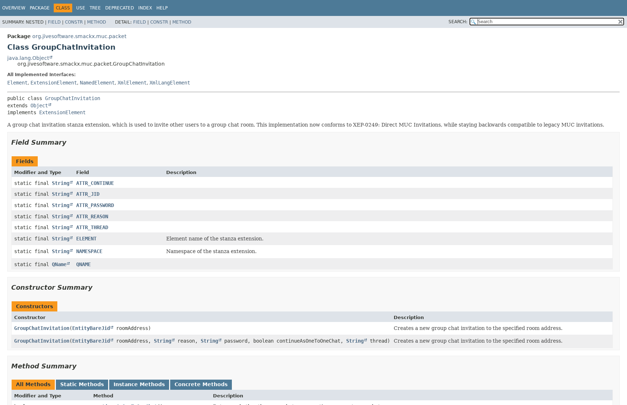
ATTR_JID (87, 194)
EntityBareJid (91, 328)
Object (39, 105)
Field (54, 22)
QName (59, 264)
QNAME (83, 264)
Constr (74, 22)
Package (40, 8)
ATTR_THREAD (92, 227)
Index (145, 8)
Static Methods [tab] (82, 384)
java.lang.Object (28, 58)
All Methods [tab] (33, 384)
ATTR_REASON (92, 216)
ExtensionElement (53, 83)
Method (96, 22)
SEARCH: (457, 21)
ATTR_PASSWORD (95, 205)
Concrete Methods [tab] (201, 384)
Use (80, 8)
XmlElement (132, 83)
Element (17, 83)
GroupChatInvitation (72, 98)
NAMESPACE (89, 251)
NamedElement (97, 83)
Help (162, 8)
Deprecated (119, 8)
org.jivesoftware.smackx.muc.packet (79, 36)
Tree (95, 8)
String (60, 183)
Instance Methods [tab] (139, 384)
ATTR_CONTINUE (95, 183)
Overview (13, 8)
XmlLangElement (169, 83)
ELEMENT (86, 238)
